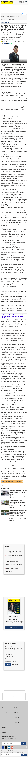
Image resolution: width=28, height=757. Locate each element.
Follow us (24, 13)
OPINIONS (16, 715)
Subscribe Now (14, 627)
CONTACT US (5, 725)
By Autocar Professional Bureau (8, 41)
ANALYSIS (16, 710)
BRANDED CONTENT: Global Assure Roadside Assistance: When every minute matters (17, 502)
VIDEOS (16, 712)
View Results (15, 664)
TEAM (3, 730)
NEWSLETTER (17, 720)
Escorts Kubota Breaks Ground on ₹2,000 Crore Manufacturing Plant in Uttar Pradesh (14, 551)
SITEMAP (4, 732)
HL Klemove (7, 485)
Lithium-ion (10, 652)
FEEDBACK (4, 727)
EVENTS (16, 705)
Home (2, 13)
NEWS (3, 710)
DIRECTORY (17, 722)
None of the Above (11, 659)
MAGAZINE (16, 717)
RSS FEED (4, 715)
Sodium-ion (10, 654)
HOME (3, 705)
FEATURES (4, 712)
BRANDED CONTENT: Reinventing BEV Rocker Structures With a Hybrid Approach (18, 492)
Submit (8, 664)
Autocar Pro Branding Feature (17, 496)
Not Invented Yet (11, 661)
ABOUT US (4, 707)
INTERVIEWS (17, 707)
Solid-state (10, 656)
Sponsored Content (9, 13)
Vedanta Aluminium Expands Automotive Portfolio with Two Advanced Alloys (12, 570)
